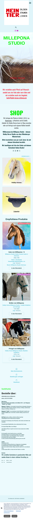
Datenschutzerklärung (8, 511)
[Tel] (19, 151)
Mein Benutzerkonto (16, 371)
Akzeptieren (7, 516)
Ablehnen (14, 516)
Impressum (18, 511)
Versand (18, 263)
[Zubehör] (16, 198)
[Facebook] (13, 151)
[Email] (17, 30)
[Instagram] (15, 30)
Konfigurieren (7, 512)
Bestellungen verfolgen (16, 376)
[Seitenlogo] (16, 13)
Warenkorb (16, 382)
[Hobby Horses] (16, 169)
